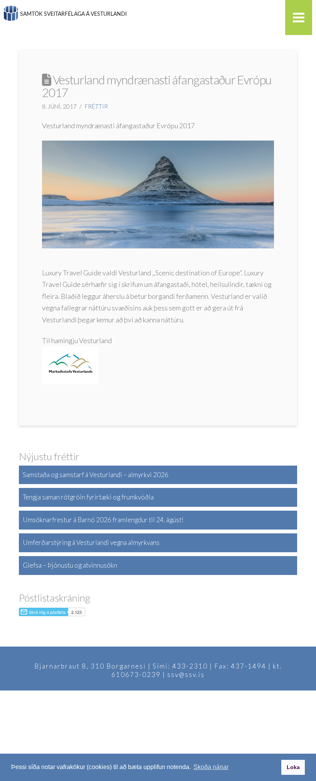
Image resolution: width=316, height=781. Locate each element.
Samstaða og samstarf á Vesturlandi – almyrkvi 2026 (95, 475)
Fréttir (96, 106)
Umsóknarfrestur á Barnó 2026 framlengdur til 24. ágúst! (103, 520)
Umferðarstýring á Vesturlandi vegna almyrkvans (91, 542)
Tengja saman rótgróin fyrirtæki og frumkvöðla (88, 497)
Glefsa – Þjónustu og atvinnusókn (70, 565)
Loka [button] (293, 767)
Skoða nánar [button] (211, 767)
